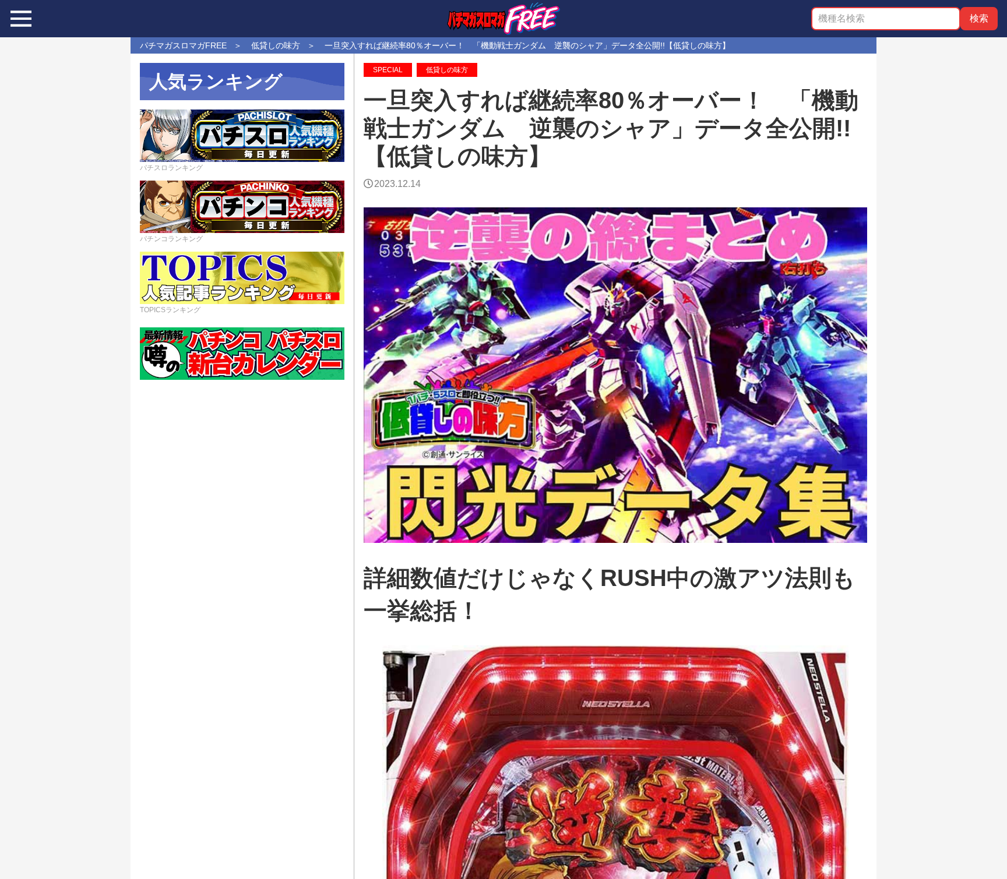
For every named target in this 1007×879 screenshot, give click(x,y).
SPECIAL (388, 70)
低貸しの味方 (447, 70)
